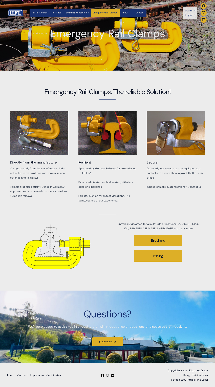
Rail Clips (56, 12)
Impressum (37, 375)
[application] (129, 13)
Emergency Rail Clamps (105, 12)
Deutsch (190, 10)
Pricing (158, 256)
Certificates (53, 375)
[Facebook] (102, 375)
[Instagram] (107, 375)
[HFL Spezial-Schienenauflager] (15, 12)
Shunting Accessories (77, 12)
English (189, 15)
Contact (140, 12)
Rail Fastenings (40, 12)
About (125, 12)
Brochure (158, 240)
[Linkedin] (112, 375)
